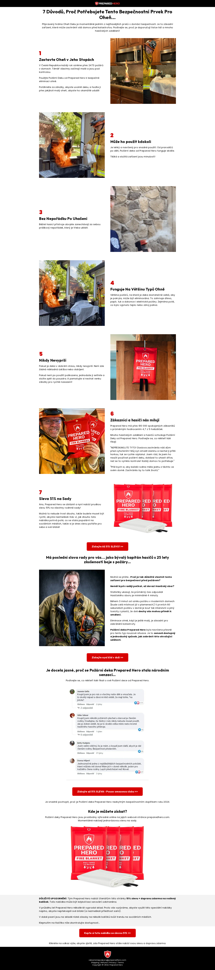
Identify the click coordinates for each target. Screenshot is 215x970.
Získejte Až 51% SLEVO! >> (107, 546)
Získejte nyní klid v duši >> (107, 657)
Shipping (95, 962)
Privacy (112, 962)
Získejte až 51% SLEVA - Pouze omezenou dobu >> (107, 791)
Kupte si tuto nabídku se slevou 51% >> (107, 933)
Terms (121, 962)
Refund (104, 962)
